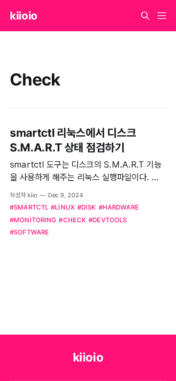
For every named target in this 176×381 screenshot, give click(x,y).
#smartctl (29, 207)
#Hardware (119, 207)
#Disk (86, 207)
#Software (29, 232)
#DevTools (107, 220)
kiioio (24, 15)
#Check (72, 220)
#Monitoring (33, 220)
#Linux (63, 207)
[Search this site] (145, 15)
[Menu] (162, 15)
